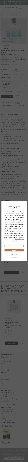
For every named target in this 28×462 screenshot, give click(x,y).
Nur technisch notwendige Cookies (14, 245)
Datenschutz (14, 257)
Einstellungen (19, 239)
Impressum (14, 254)
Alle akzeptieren (14, 250)
